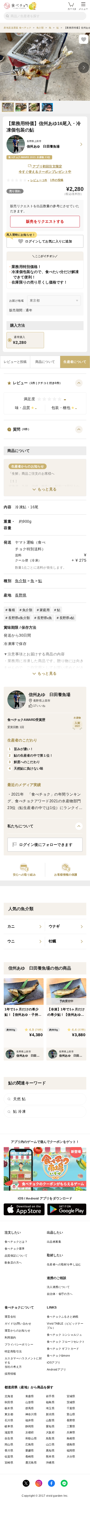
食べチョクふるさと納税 (62, 1316)
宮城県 (71, 1396)
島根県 (71, 1438)
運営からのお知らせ (17, 1330)
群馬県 (29, 1408)
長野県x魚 (44, 618)
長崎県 (29, 1456)
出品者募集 (54, 1241)
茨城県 (71, 1402)
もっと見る (47, 489)
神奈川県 (31, 1414)
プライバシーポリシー (19, 1344)
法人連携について (58, 1287)
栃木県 (9, 1408)
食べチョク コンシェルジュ (64, 1334)
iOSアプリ (53, 1362)
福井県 (29, 1420)
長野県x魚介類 (19, 618)
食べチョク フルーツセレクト (66, 1341)
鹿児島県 (31, 1462)
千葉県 (71, 1408)
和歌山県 (31, 1438)
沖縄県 (50, 1462)
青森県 (29, 1396)
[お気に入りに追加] (83, 39)
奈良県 (9, 1438)
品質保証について (16, 1255)
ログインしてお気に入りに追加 (48, 241)
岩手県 (50, 1396)
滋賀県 (9, 1432)
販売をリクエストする (45, 221)
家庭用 (45, 610)
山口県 (50, 1444)
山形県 (29, 1402)
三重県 (71, 1426)
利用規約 (10, 1337)
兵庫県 (71, 1432)
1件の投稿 (56, 180)
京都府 (29, 1432)
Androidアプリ (56, 1369)
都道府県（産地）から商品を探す (29, 1387)
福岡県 (71, 1450)
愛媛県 (29, 1450)
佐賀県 (9, 1456)
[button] (45, 397)
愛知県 (50, 1426)
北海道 (9, 1396)
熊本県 (50, 1456)
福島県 (50, 1402)
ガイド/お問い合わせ (18, 1323)
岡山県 (9, 1444)
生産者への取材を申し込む (64, 1264)
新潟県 (50, 1414)
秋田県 (9, 1402)
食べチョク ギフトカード (63, 1348)
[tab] (15, 362)
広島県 (29, 1444)
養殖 (11, 610)
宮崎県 (9, 1462)
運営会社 (10, 1316)
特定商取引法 (13, 1351)
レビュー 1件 (38, 180)
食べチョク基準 (15, 1248)
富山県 (71, 1414)
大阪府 (50, 1432)
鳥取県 (50, 1438)
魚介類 (21, 581)
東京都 (9, 1414)
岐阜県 (9, 1426)
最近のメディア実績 (24, 785)
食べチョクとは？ (16, 1241)
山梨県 (50, 1420)
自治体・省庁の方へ (60, 1294)
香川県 (9, 1450)
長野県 (21, 595)
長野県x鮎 (67, 618)
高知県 (50, 1450)
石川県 (9, 1420)
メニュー (83, 9)
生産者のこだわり (22, 740)
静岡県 (29, 1426)
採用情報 (10, 1373)
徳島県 (71, 1444)
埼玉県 (50, 1408)
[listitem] (24, 926)
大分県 (71, 1456)
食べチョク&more (58, 1355)
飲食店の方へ (13, 1262)
